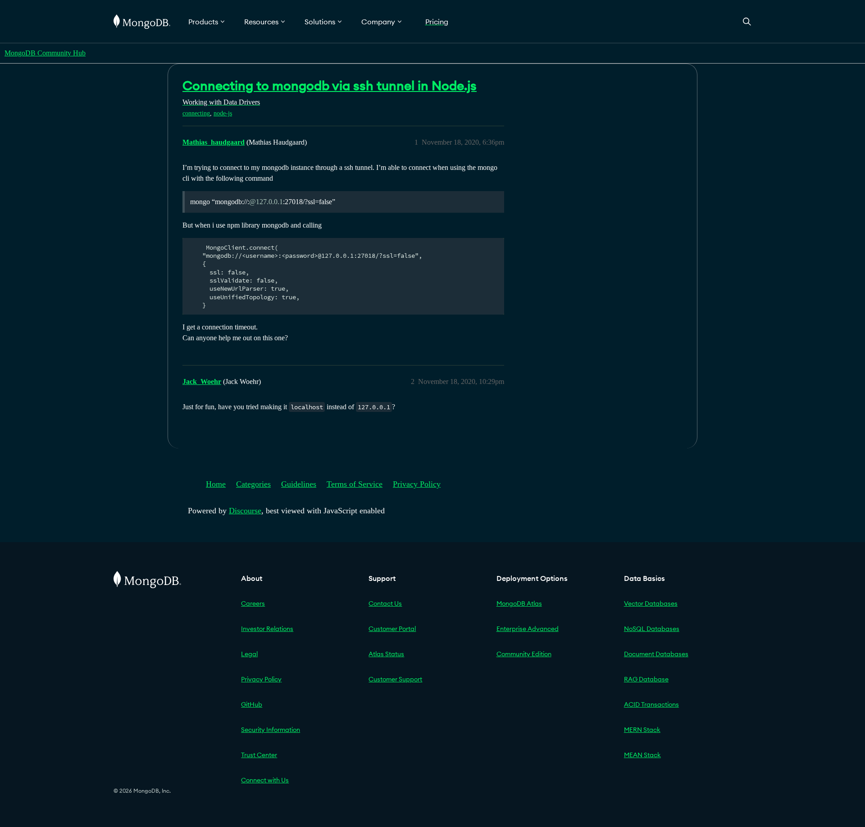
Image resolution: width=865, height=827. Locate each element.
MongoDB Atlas (519, 603)
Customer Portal (392, 629)
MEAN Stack (642, 755)
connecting (196, 113)
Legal (249, 654)
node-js (223, 113)
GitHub (251, 704)
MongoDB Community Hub (45, 53)
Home (216, 484)
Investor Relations (267, 629)
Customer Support (395, 679)
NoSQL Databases (651, 629)
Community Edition (523, 654)
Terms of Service (354, 484)
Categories (253, 484)
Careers (253, 603)
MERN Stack (642, 730)
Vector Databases (651, 603)
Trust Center (259, 755)
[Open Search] (746, 21)
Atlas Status (386, 654)
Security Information (270, 730)
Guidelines (298, 484)
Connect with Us (265, 780)
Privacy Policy (417, 484)
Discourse (245, 510)
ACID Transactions (651, 704)
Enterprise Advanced (527, 629)
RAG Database (646, 679)
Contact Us (385, 603)
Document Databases (656, 654)
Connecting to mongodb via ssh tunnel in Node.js (329, 86)
